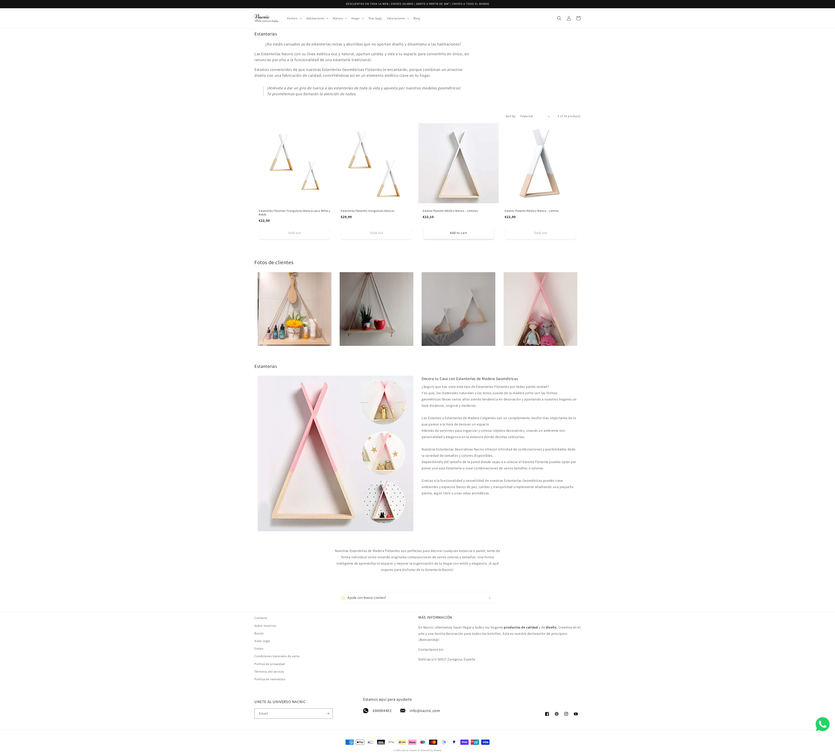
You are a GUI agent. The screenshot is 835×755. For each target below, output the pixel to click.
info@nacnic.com (425, 710)
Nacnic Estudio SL (411, 750)
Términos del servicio (269, 671)
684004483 (382, 710)
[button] (294, 18)
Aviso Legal (262, 641)
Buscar (259, 633)
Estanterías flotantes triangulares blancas (367, 211)
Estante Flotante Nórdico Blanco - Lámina (532, 211)
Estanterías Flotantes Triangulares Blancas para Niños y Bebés (294, 212)
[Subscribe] (327, 713)
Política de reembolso (270, 679)
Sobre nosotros (265, 626)
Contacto (260, 618)
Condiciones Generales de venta (277, 656)
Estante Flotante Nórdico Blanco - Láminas (450, 211)
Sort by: (511, 116)
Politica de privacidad (269, 664)
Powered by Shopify (431, 750)
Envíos (259, 648)
